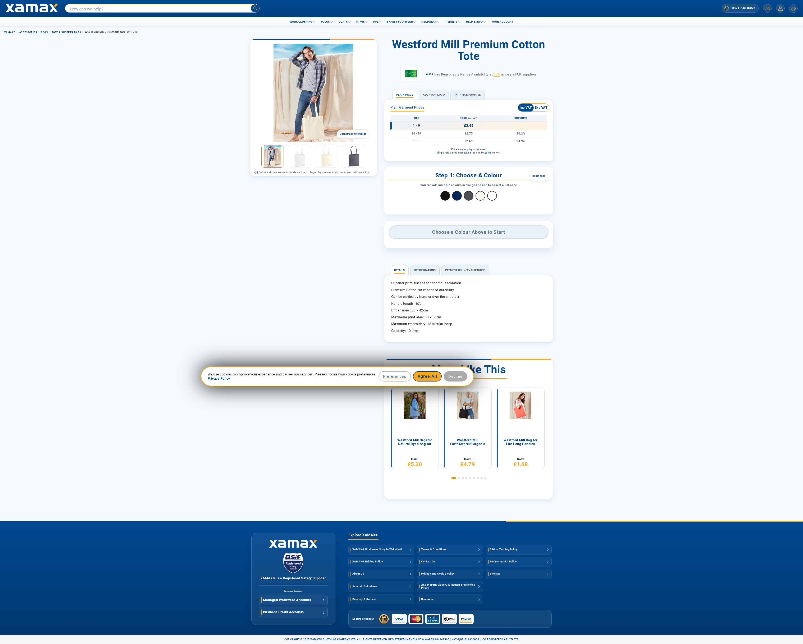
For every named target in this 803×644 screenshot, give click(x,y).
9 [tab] (485, 478)
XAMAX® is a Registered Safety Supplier (293, 578)
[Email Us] (767, 8)
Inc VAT (526, 108)
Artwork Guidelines (364, 586)
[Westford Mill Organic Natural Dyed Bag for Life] (414, 405)
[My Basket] (793, 8)
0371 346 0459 (743, 8)
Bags (44, 32)
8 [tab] (482, 478)
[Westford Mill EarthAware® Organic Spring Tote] (467, 405)
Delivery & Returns (364, 599)
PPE (375, 21)
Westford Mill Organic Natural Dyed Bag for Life (414, 442)
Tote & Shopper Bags (66, 32)
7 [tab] (478, 478)
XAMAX (9, 32)
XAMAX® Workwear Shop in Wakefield (377, 549)
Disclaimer (428, 599)
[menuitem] (272, 156)
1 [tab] (453, 478)
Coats (343, 21)
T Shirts (451, 21)
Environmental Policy (503, 561)
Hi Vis (360, 21)
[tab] (399, 268)
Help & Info (474, 21)
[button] (256, 156)
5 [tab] (470, 478)
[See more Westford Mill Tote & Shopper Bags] (411, 73)
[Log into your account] (780, 8)
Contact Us (428, 561)
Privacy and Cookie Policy (438, 573)
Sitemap (495, 573)
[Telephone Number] (727, 8)
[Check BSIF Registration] (293, 572)
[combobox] (162, 8)
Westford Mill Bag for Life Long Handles (521, 442)
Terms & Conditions (434, 549)
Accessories (28, 32)
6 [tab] (474, 478)
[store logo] (31, 8)
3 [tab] (463, 478)
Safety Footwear (400, 21)
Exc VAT (541, 108)
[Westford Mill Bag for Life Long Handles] (520, 405)
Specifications (425, 270)
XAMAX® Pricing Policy (367, 561)
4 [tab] (466, 478)
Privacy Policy (219, 378)
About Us (358, 573)
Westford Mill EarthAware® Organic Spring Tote (467, 442)
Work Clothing (301, 21)
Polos (325, 21)
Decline (455, 376)
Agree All (427, 376)
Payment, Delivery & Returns (465, 270)
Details (399, 270)
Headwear (428, 21)
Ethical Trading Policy (504, 549)
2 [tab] (459, 478)
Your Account (502, 21)
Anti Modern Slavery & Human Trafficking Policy (448, 586)
